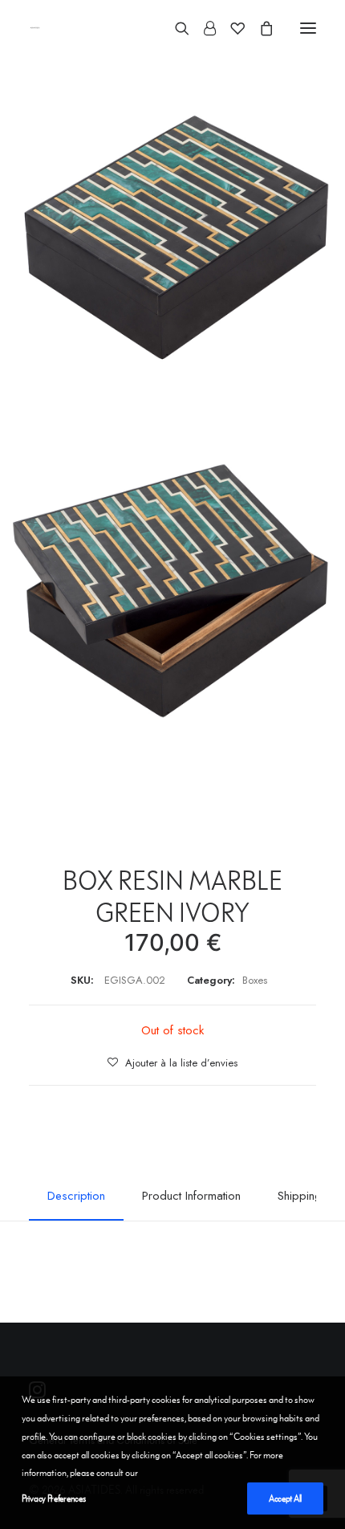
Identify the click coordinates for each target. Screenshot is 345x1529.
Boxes (254, 980)
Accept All (285, 1498)
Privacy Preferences (53, 1498)
